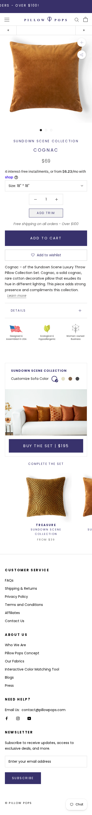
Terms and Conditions (24, 604)
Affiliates (12, 612)
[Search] (77, 19)
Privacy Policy (16, 596)
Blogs (9, 677)
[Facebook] (6, 718)
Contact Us (14, 620)
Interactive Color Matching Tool (32, 669)
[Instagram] (18, 718)
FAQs (9, 580)
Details (18, 310)
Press (9, 685)
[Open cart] (85, 19)
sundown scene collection (46, 141)
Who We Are (15, 645)
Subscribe (23, 778)
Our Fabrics (14, 661)
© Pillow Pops (18, 803)
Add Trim (46, 213)
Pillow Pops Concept (22, 653)
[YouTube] (29, 718)
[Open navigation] (6, 19)
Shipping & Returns (21, 588)
